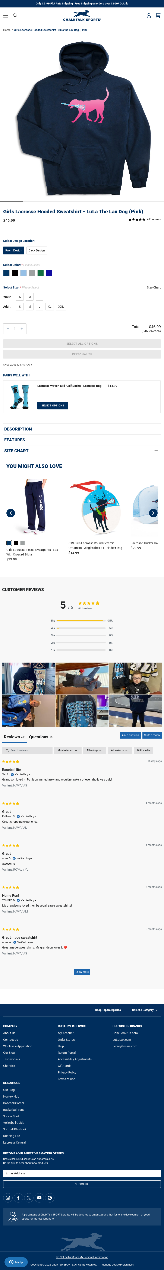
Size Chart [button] (154, 287)
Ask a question (130, 735)
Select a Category (143, 1010)
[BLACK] (15, 273)
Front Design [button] (13, 250)
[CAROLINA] (23, 273)
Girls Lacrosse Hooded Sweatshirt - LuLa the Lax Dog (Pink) (73, 212)
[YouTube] (39, 1198)
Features (14, 440)
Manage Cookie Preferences (118, 1264)
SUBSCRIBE (82, 1184)
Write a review (152, 735)
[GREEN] (40, 273)
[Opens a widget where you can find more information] (16, 1262)
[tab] (40, 737)
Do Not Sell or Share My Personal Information (82, 1257)
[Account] (148, 15)
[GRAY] (32, 273)
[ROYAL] (49, 273)
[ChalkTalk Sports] (82, 15)
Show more (82, 971)
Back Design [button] (37, 250)
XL (49, 306)
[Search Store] (15, 15)
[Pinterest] (49, 1198)
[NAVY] (6, 273)
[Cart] (158, 15)
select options (52, 405)
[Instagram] (8, 1198)
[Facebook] (18, 1198)
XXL (61, 306)
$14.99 (112, 385)
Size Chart (16, 450)
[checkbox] (143, 750)
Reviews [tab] (15, 736)
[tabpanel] (82, 863)
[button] (5, 15)
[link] (9, 543)
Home (6, 30)
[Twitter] (29, 1198)
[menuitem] (148, 15)
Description (18, 429)
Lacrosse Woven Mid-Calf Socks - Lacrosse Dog (69, 385)
